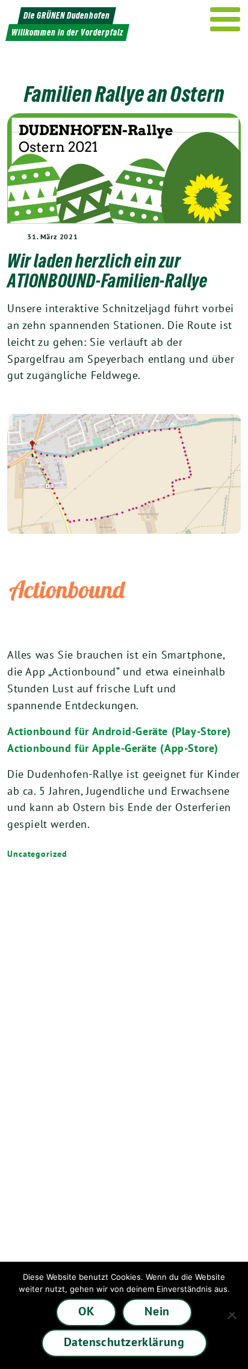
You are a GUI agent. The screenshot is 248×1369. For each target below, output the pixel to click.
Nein (156, 1311)
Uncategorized (37, 853)
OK (86, 1311)
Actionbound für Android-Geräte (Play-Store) (119, 731)
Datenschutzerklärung (124, 1342)
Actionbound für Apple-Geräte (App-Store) (113, 748)
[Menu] (225, 19)
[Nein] (233, 1315)
